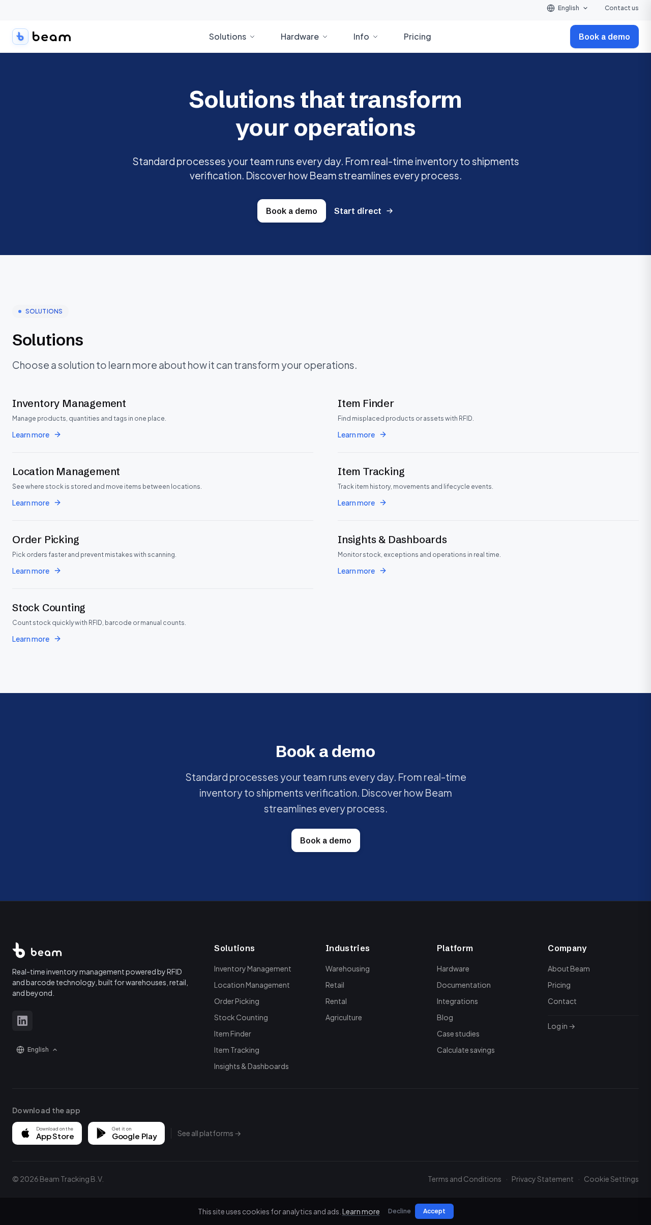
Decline (399, 1211)
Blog (445, 1017)
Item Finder (232, 1033)
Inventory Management (252, 968)
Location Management (252, 984)
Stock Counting (241, 1017)
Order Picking (236, 1001)
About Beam (569, 968)
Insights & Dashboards (251, 1066)
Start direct (357, 211)
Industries (348, 948)
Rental (336, 1001)
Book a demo (604, 37)
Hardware (453, 968)
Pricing (417, 36)
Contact (562, 1001)
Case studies (458, 1033)
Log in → (561, 1025)
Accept (434, 1211)
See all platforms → (209, 1133)
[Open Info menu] (375, 37)
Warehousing (348, 968)
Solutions (234, 948)
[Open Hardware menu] (325, 37)
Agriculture (344, 1017)
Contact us (622, 8)
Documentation (464, 984)
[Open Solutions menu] (252, 37)
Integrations (457, 1001)
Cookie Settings (611, 1178)
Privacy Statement (543, 1178)
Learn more (30, 434)
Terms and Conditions (464, 1178)
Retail (335, 984)
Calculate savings (466, 1049)
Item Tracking (236, 1049)
